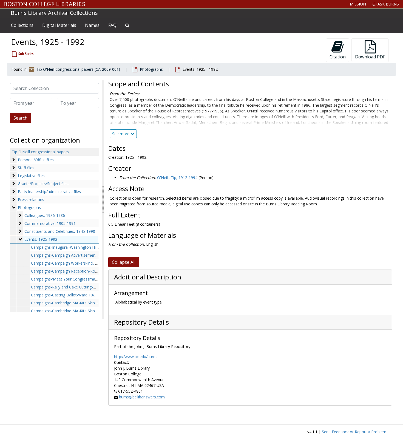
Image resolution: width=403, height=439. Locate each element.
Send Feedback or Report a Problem (354, 431)
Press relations (31, 199)
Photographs (151, 69)
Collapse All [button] (123, 262)
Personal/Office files (36, 159)
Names (92, 25)
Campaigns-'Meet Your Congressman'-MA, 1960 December (83, 279)
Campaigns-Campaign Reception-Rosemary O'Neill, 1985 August (88, 271)
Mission (358, 4)
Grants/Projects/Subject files (43, 183)
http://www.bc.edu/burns (135, 356)
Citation (338, 57)
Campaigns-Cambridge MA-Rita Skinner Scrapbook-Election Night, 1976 (94, 302)
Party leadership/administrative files (49, 191)
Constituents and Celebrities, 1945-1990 (59, 231)
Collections (22, 25)
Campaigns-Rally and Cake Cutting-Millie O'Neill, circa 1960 (83, 287)
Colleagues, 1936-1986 (44, 215)
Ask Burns (387, 4)
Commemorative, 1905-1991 (50, 223)
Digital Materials (59, 25)
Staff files (26, 167)
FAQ (112, 25)
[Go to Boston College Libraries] (44, 4)
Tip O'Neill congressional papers (40, 151)
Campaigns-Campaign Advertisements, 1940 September (80, 255)
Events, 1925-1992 (40, 239)
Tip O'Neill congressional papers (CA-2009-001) (78, 69)
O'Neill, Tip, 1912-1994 (177, 177)
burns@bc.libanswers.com (142, 397)
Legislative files (31, 175)
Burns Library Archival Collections (54, 12)
